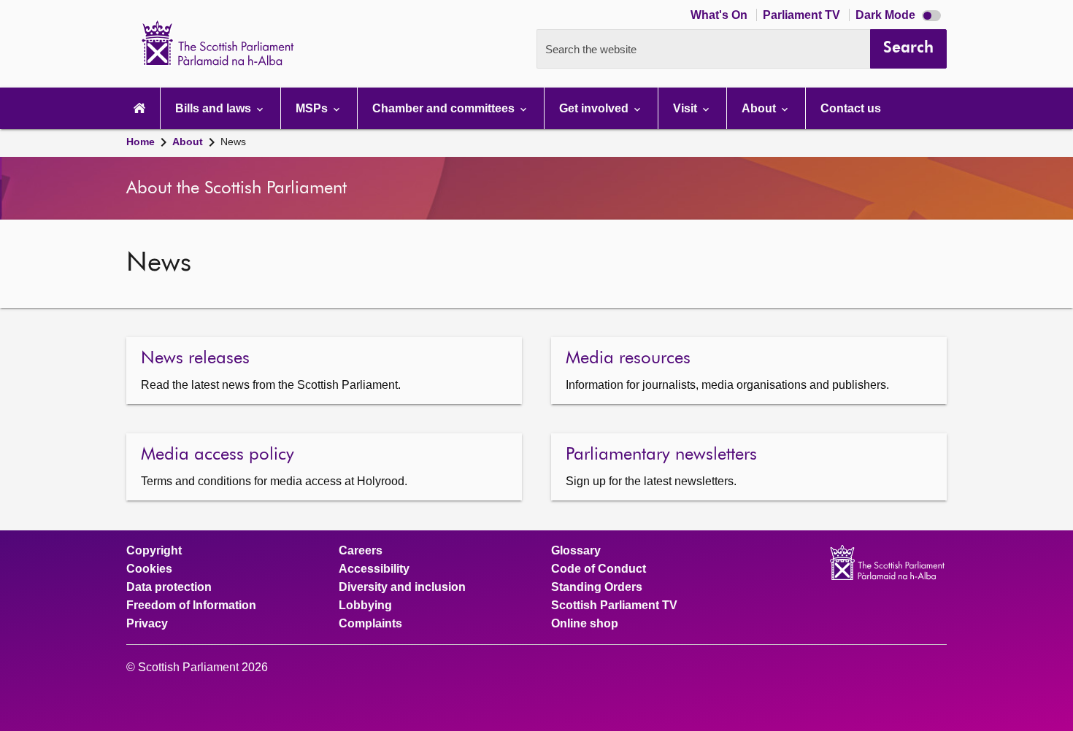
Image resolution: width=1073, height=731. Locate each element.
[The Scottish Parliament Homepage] (139, 108)
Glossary (576, 551)
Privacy (147, 624)
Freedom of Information (191, 605)
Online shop (584, 624)
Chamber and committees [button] (445, 108)
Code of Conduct (598, 569)
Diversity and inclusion (402, 587)
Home (140, 141)
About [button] (760, 108)
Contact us (850, 108)
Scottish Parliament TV (614, 605)
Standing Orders (596, 587)
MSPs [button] (313, 108)
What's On (720, 15)
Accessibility (374, 569)
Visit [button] (686, 108)
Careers (360, 551)
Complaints (370, 624)
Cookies (149, 569)
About (187, 141)
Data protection (169, 587)
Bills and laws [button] (214, 108)
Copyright (154, 551)
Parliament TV (803, 15)
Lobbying (365, 605)
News (233, 141)
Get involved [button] (595, 108)
